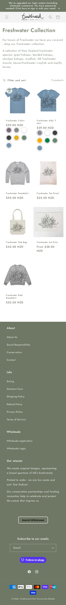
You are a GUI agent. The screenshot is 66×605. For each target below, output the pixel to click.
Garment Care (15, 389)
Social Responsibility (18, 344)
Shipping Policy (16, 396)
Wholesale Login (16, 448)
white (24, 130)
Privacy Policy (15, 412)
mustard (16, 138)
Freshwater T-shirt (15, 120)
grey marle (16, 130)
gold (40, 140)
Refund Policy (15, 404)
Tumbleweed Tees (28, 598)
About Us (12, 337)
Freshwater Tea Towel (48, 193)
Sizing (10, 381)
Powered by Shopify (46, 598)
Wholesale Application (20, 441)
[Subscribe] (52, 548)
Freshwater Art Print (47, 242)
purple (9, 130)
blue (9, 145)
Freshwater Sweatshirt (17, 193)
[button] (6, 17)
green (47, 140)
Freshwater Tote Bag (16, 242)
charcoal (9, 138)
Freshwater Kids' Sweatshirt (14, 296)
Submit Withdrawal (33, 520)
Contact (11, 360)
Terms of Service (16, 419)
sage (24, 138)
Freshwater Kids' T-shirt (47, 122)
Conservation (14, 352)
